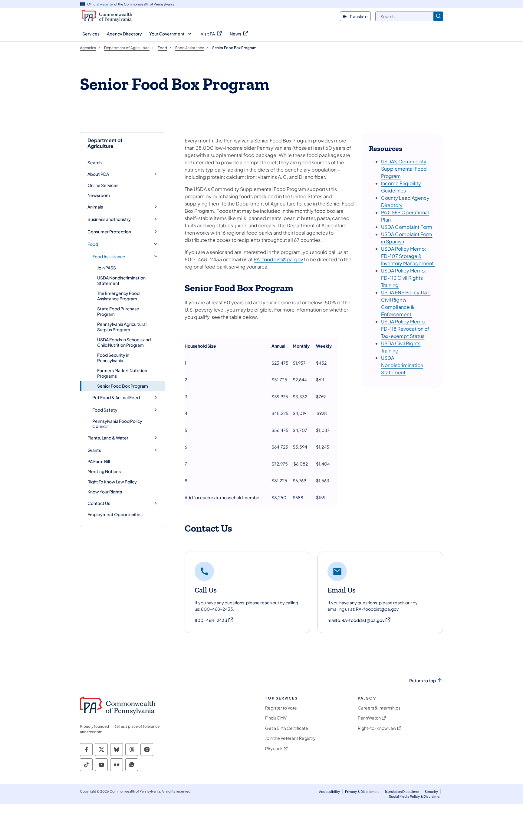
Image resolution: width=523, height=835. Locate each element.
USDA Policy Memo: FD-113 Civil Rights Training (403, 277)
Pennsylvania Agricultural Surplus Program (121, 326)
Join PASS (106, 267)
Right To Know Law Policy (112, 481)
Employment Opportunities (115, 514)
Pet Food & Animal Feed (116, 397)
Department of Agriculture (105, 143)
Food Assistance (108, 256)
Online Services (102, 185)
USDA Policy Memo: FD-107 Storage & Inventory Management (408, 255)
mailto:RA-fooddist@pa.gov (359, 620)
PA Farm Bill (98, 461)
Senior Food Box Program (122, 386)
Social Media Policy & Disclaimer (415, 796)
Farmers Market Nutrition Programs (122, 373)
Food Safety (104, 409)
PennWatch (369, 717)
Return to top (422, 680)
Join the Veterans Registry (290, 738)
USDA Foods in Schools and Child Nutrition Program (124, 342)
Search (94, 162)
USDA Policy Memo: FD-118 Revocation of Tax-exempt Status (405, 328)
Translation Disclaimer (402, 791)
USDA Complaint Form (406, 227)
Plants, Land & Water (107, 437)
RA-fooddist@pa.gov (278, 259)
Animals (95, 206)
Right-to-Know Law (377, 728)
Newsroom (98, 195)
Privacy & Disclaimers (362, 791)
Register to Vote (281, 707)
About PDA (98, 174)
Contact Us (98, 503)
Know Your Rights (104, 491)
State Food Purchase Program (118, 311)
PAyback (274, 748)
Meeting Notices (104, 471)
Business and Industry (109, 219)
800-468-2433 (214, 620)
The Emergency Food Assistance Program (118, 295)
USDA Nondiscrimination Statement (121, 280)
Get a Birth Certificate (286, 728)
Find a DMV (276, 717)
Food (92, 244)
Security (431, 791)
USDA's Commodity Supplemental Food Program (404, 168)
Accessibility (329, 791)
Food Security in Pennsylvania (113, 357)
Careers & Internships (379, 707)
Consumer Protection (109, 231)
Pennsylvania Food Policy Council (117, 423)
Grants (94, 450)
